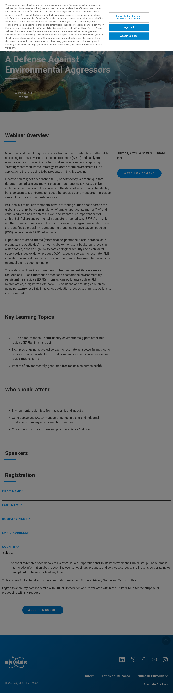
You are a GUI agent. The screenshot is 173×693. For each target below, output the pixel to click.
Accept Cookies (128, 36)
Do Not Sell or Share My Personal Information (129, 17)
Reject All (129, 27)
